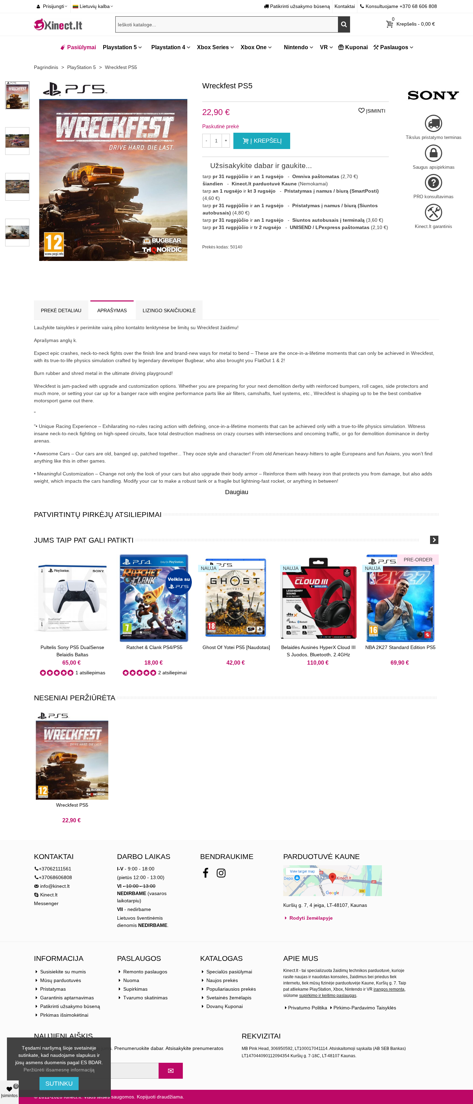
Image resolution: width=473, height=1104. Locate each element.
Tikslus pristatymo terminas (434, 137)
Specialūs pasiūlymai (229, 971)
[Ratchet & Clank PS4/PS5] (154, 598)
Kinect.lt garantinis (433, 226)
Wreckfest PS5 (72, 805)
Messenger (46, 903)
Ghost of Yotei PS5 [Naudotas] (236, 647)
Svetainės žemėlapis (228, 997)
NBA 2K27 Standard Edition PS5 (400, 647)
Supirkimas (135, 989)
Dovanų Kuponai (224, 1006)
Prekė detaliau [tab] (61, 310)
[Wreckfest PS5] (72, 756)
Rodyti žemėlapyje (310, 918)
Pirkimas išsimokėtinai (64, 1015)
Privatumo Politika (307, 1007)
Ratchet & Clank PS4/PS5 (154, 647)
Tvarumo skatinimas (145, 997)
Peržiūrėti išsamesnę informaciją (59, 1069)
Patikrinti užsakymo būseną (70, 1006)
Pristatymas (53, 989)
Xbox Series (213, 47)
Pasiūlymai (81, 47)
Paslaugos (394, 47)
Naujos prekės (222, 980)
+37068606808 (55, 877)
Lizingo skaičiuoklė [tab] (169, 310)
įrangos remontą (389, 989)
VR (324, 47)
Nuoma (131, 980)
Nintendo (295, 47)
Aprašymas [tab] (112, 310)
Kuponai (356, 47)
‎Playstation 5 (120, 47)
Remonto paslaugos (145, 971)
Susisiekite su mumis (63, 971)
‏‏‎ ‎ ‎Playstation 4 (166, 47)
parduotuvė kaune (321, 856)
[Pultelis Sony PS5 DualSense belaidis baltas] (72, 598)
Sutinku (59, 1083)
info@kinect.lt (55, 886)
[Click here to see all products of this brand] (433, 95)
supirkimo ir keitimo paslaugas (327, 995)
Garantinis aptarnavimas (67, 997)
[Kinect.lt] (58, 24)
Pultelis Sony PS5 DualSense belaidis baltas (72, 651)
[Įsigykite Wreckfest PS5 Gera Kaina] (113, 257)
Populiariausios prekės (231, 989)
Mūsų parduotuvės (60, 980)
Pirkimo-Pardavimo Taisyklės (364, 1007)
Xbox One (254, 47)
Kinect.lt (48, 894)
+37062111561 (55, 868)
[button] (425, 540)
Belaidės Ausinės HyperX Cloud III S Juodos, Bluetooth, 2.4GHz (318, 651)
